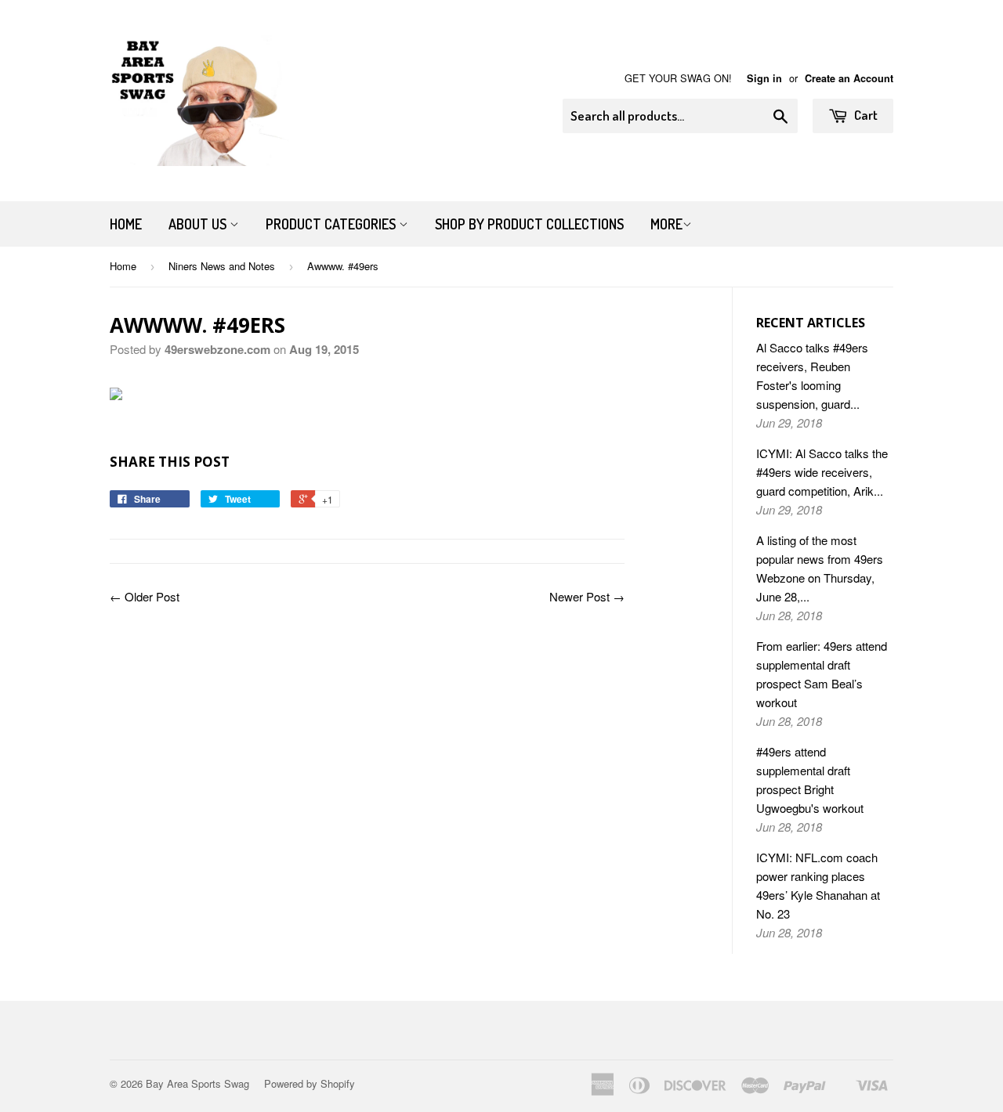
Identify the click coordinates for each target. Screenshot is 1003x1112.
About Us (199, 224)
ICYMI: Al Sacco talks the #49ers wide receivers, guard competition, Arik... (822, 472)
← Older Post (144, 596)
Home (126, 224)
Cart (865, 115)
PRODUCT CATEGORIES (332, 224)
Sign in (764, 78)
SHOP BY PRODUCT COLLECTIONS (529, 224)
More (666, 224)
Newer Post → (587, 596)
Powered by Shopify (309, 1083)
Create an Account (849, 78)
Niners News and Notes (221, 265)
